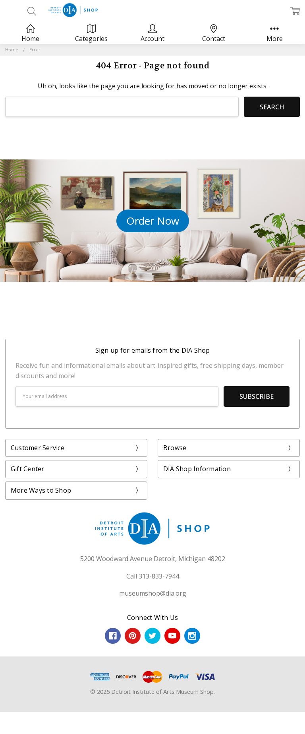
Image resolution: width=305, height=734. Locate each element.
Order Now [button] (152, 221)
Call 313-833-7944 (152, 576)
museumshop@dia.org (152, 593)
